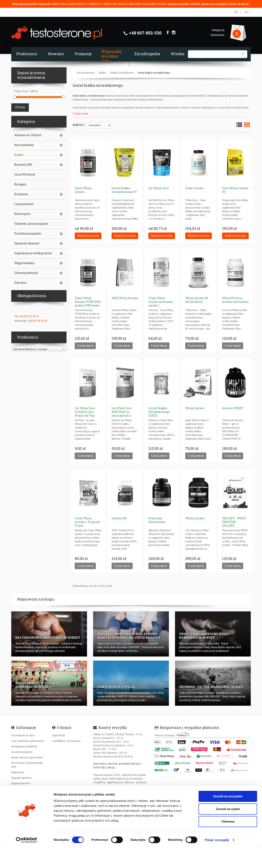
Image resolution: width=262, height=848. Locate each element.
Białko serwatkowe (122, 72)
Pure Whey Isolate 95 (235, 190)
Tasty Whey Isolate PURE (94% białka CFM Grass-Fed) (88, 303)
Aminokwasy (24, 145)
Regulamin (17, 772)
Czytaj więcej (80, 113)
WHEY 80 (109, 4)
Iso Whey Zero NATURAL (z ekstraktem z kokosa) (122, 413)
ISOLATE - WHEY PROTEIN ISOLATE (234, 522)
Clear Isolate (194, 188)
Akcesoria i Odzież (27, 135)
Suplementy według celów (33, 253)
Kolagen (20, 184)
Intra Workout (24, 174)
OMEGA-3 (95, 4)
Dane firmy (58, 735)
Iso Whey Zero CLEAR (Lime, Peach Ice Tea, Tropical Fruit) (85, 413)
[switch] (117, 840)
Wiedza (177, 53)
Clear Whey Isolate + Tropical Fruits (87, 522)
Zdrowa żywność (26, 273)
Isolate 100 (119, 518)
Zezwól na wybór (228, 809)
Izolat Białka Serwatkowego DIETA (159, 411)
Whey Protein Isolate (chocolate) (235, 300)
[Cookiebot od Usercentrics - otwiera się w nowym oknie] (26, 840)
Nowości (56, 53)
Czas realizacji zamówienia (27, 740)
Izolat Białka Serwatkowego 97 (124, 190)
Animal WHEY (233, 408)
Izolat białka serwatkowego (154, 72)
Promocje (83, 53)
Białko (102, 72)
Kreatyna (21, 194)
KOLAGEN (149, 4)
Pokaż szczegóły (217, 840)
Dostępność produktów (24, 746)
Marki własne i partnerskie (27, 757)
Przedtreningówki (28, 233)
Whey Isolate (194, 408)
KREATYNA (59, 4)
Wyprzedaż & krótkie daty (111, 56)
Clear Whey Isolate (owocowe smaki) (160, 301)
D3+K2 (162, 4)
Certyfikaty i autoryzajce (66, 740)
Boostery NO (23, 164)
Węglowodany (24, 263)
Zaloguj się (218, 30)
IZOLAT (122, 4)
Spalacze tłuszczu (26, 243)
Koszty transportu (22, 751)
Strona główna (85, 72)
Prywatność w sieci (22, 735)
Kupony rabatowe (21, 777)
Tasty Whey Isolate (83, 190)
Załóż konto (217, 34)
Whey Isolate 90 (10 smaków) (196, 300)
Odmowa (227, 821)
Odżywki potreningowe (31, 223)
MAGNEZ (135, 4)
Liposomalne (24, 204)
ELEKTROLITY (77, 4)
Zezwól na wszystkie (228, 796)
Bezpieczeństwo (20, 783)
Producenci (26, 53)
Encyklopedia (147, 53)
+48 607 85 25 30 (29, 316)
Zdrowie (20, 282)
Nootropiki (22, 213)
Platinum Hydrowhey (156, 520)
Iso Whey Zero (158, 188)
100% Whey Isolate (125, 298)
